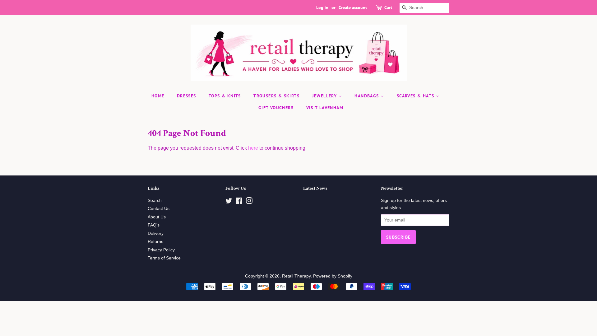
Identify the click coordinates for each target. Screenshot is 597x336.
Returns (155, 241)
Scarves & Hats (416, 96)
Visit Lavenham (325, 107)
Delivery (156, 233)
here (253, 148)
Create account (353, 7)
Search (155, 200)
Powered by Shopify (332, 276)
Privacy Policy (161, 250)
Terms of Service (164, 258)
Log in (322, 7)
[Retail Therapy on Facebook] (239, 202)
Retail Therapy (296, 276)
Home (157, 96)
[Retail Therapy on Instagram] (249, 202)
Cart (388, 7)
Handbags (367, 96)
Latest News (315, 188)
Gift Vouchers (276, 107)
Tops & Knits (225, 96)
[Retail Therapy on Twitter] (228, 202)
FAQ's (154, 225)
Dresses (186, 96)
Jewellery (325, 96)
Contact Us (158, 208)
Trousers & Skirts (276, 96)
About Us (157, 217)
